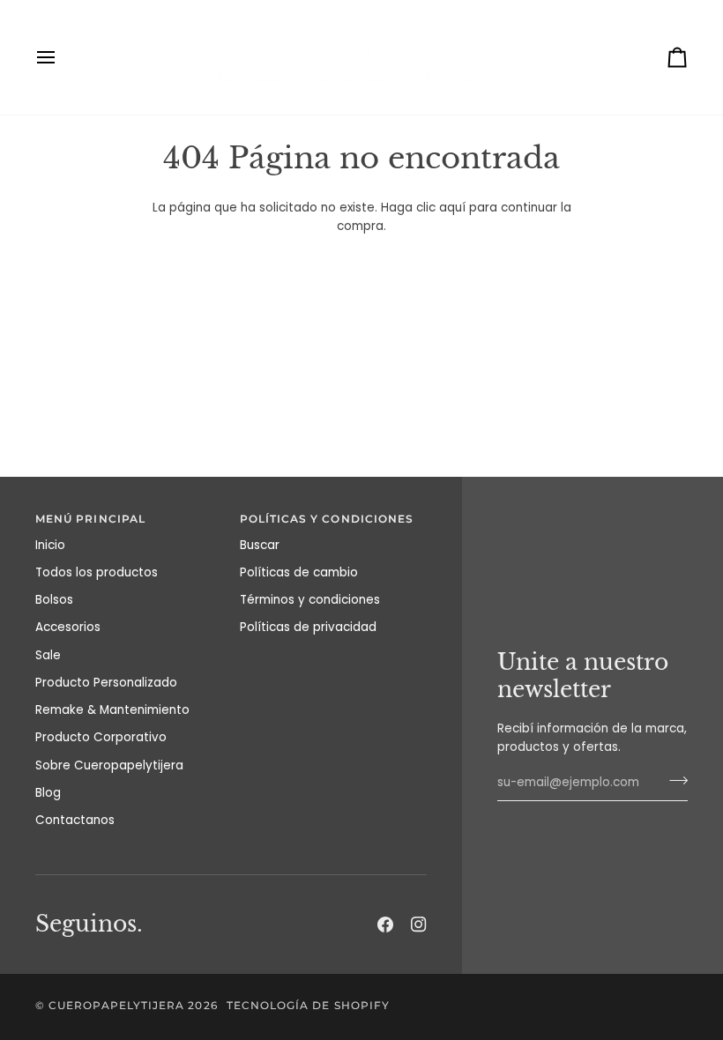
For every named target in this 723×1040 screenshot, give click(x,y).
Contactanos (75, 820)
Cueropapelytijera (116, 1005)
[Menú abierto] (61, 57)
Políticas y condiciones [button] (327, 519)
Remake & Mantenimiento (112, 710)
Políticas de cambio (299, 572)
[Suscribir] (673, 781)
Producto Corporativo (101, 737)
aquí (452, 207)
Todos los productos (96, 572)
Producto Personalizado (106, 682)
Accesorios (68, 627)
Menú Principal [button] (90, 519)
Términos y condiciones (310, 599)
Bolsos (54, 599)
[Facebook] (385, 924)
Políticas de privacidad (308, 627)
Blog (48, 792)
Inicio (50, 545)
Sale (48, 655)
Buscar (260, 545)
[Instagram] (419, 924)
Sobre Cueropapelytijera (109, 765)
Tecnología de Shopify (308, 1005)
